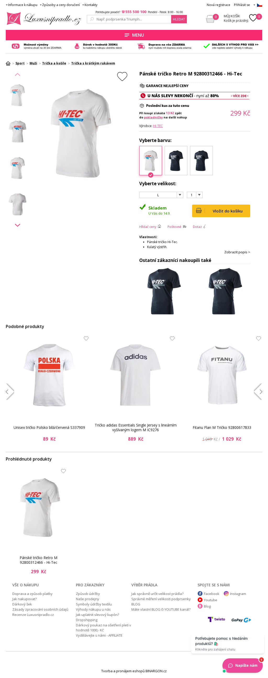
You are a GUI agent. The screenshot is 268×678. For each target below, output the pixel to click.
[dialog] (134, 339)
